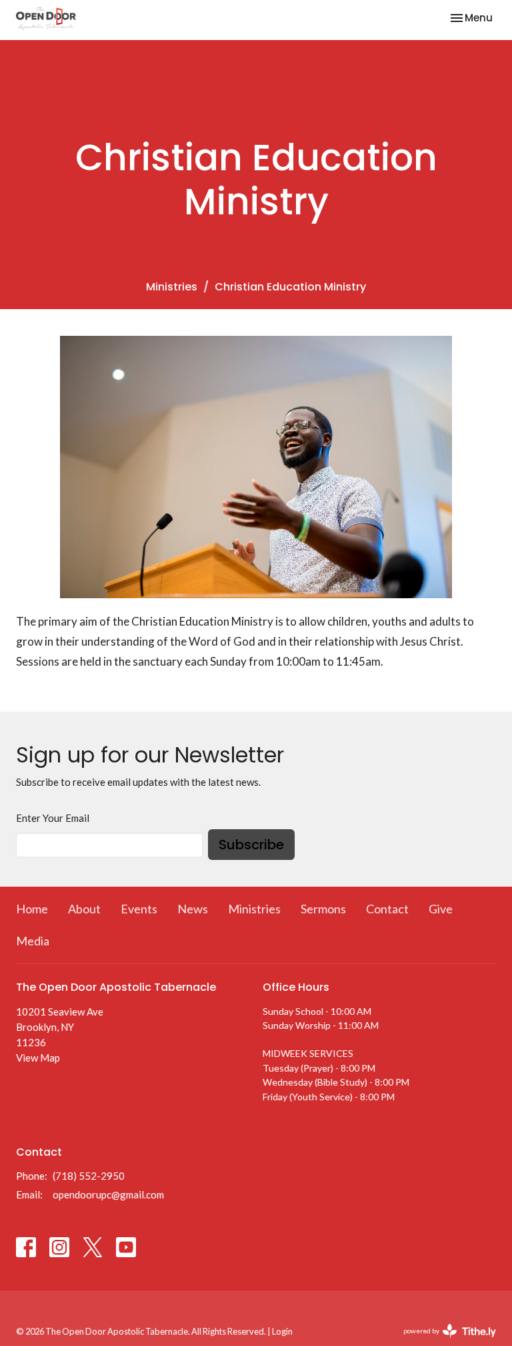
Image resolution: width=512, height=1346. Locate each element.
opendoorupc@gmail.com (108, 1194)
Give (441, 908)
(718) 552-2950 (89, 1176)
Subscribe (251, 844)
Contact (387, 908)
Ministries (171, 286)
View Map (38, 1058)
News (192, 908)
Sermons (323, 908)
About (84, 908)
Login (282, 1331)
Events (139, 908)
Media (32, 940)
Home (32, 908)
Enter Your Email (52, 818)
